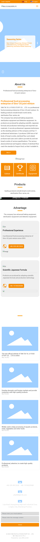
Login (3, 1)
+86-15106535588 (27, 485)
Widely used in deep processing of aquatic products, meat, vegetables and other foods (19, 428)
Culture (7, 174)
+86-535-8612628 (12, 485)
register (8, 1)
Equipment (33, 174)
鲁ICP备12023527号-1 (19, 536)
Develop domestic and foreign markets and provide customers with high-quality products (19, 391)
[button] (37, 41)
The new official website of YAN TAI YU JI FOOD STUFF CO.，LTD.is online (18, 354)
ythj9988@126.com (20, 495)
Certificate (20, 174)
